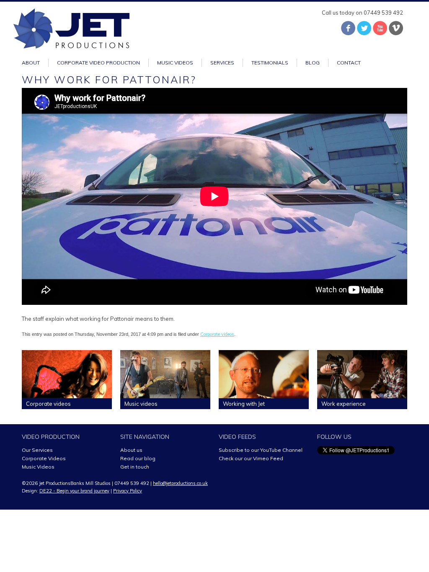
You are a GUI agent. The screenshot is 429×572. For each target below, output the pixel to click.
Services (222, 62)
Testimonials (269, 62)
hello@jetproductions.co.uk (180, 483)
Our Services (37, 450)
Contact (349, 62)
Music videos (175, 62)
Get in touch (134, 467)
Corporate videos (217, 334)
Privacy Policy (127, 491)
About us (131, 450)
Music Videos (38, 467)
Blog (312, 62)
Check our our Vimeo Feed (251, 458)
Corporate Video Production (98, 62)
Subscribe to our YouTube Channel (260, 450)
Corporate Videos (44, 458)
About (31, 62)
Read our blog (137, 458)
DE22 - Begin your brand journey (74, 491)
